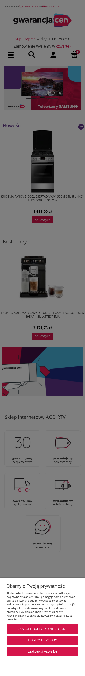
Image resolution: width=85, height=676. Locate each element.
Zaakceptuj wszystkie (42, 651)
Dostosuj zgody (42, 640)
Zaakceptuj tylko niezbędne (42, 629)
